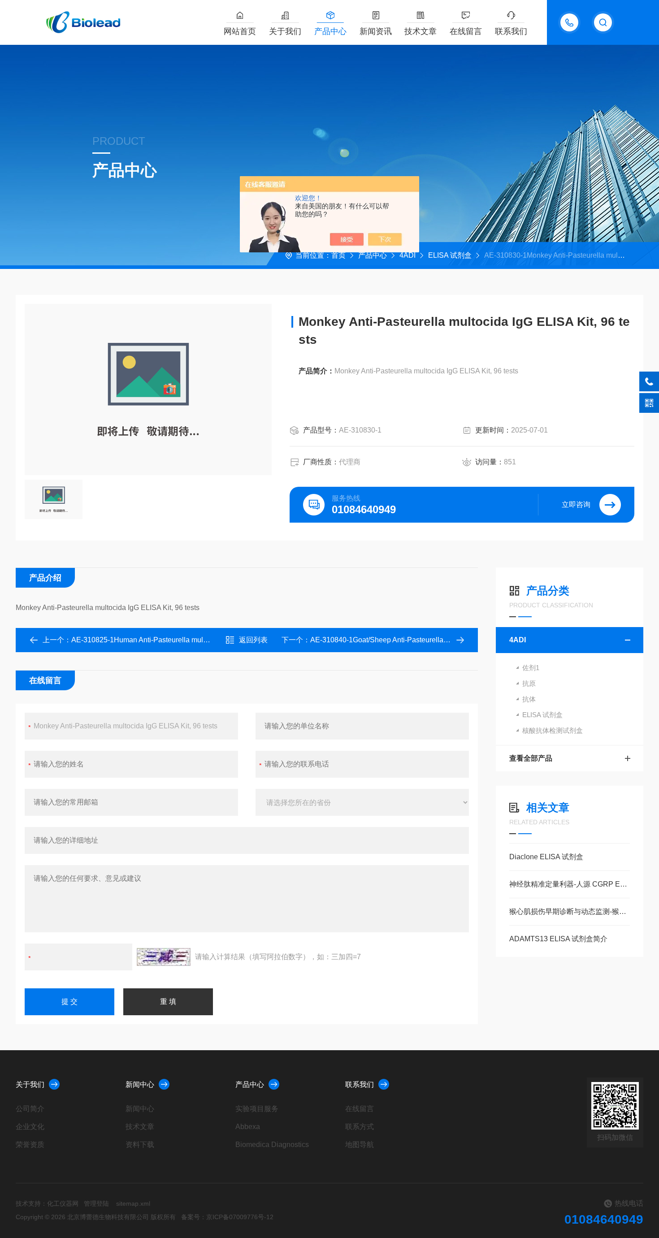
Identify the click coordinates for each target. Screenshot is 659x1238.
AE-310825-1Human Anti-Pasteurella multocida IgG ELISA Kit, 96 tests (183, 640)
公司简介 (30, 1108)
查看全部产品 (530, 758)
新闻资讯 (376, 31)
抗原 (529, 683)
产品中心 (330, 31)
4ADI (407, 255)
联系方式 (359, 1126)
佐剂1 (530, 667)
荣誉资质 (30, 1144)
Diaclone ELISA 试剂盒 (546, 857)
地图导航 (359, 1144)
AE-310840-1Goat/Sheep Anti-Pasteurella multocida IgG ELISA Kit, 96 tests (430, 640)
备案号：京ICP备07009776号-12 (227, 1217)
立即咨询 (576, 504)
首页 (338, 255)
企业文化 (30, 1126)
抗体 (529, 699)
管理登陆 (96, 1203)
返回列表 (253, 640)
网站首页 (240, 31)
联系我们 (511, 31)
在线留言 (466, 31)
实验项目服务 (256, 1108)
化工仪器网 (62, 1203)
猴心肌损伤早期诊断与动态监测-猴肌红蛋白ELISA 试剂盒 (569, 911)
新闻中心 (140, 1084)
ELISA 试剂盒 (450, 255)
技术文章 (420, 31)
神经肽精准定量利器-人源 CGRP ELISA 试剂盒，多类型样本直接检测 (569, 884)
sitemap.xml (133, 1203)
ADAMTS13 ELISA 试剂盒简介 (558, 939)
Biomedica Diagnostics (272, 1144)
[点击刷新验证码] (164, 957)
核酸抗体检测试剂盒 (552, 730)
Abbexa (247, 1126)
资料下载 (140, 1144)
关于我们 (285, 31)
